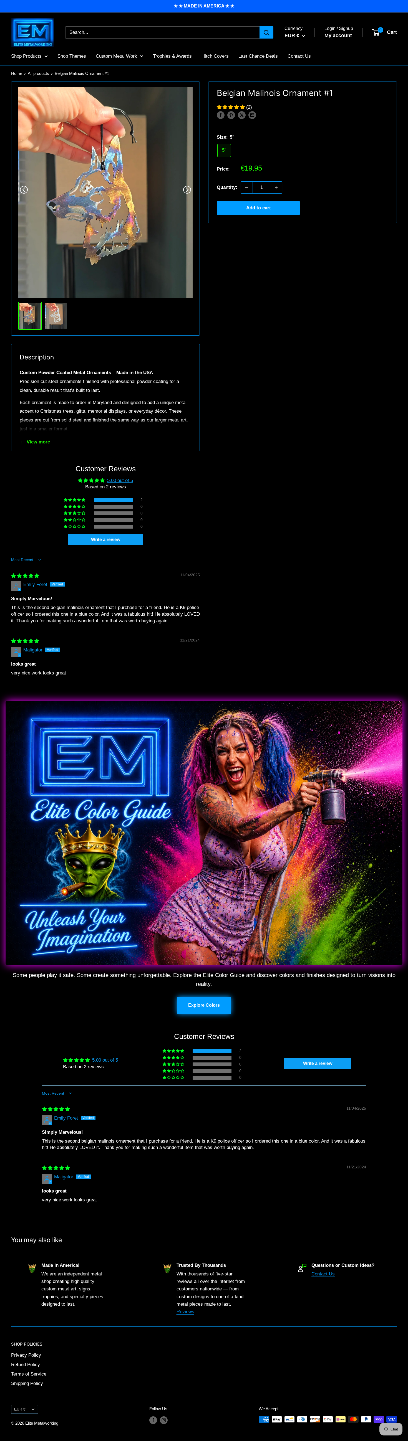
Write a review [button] (105, 539)
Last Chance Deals (258, 56)
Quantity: (227, 187)
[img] (25, 576)
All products (38, 73)
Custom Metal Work (116, 56)
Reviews (185, 1311)
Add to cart (258, 207)
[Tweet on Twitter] (242, 115)
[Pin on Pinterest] (231, 115)
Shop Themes (71, 56)
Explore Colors (204, 1005)
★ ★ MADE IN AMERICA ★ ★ (204, 6)
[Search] (266, 32)
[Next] (187, 190)
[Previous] (24, 190)
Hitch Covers (215, 56)
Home (16, 73)
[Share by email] (252, 115)
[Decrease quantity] (247, 187)
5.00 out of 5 (120, 480)
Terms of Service (28, 1374)
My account (338, 35)
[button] (231, 107)
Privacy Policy (26, 1355)
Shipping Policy (27, 1383)
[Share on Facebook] (221, 115)
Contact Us (299, 56)
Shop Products (26, 56)
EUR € (20, 1409)
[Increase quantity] (276, 187)
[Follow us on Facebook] (153, 1420)
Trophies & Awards (172, 56)
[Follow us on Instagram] (164, 1420)
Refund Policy (25, 1364)
